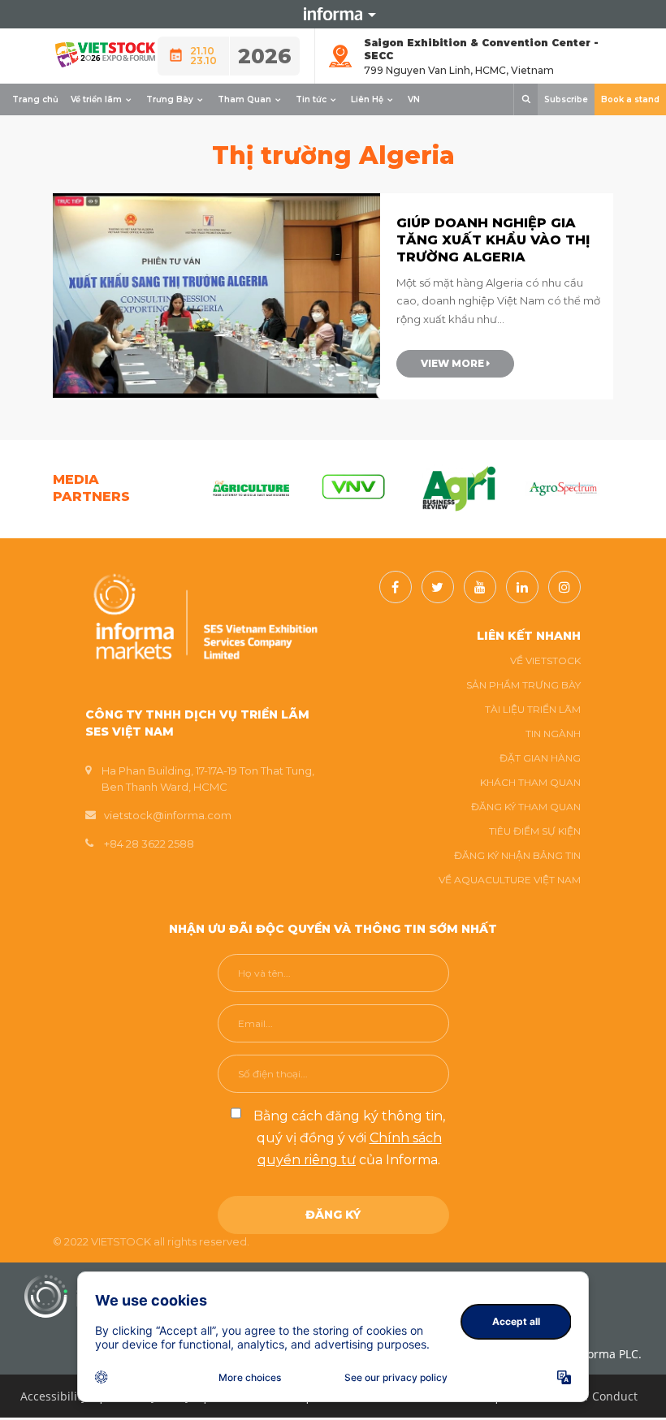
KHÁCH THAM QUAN (530, 782)
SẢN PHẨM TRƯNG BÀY (523, 685)
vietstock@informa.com (167, 815)
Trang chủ (35, 99)
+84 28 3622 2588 (149, 843)
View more (454, 363)
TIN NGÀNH (553, 733)
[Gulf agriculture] (251, 488)
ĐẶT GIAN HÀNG (540, 758)
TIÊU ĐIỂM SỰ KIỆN (535, 831)
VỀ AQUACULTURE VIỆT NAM (510, 880)
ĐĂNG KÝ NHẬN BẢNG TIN (517, 855)
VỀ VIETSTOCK (545, 660)
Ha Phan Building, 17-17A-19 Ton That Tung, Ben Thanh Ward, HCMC (208, 778)
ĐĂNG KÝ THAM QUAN (526, 807)
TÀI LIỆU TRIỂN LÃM (533, 709)
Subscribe (566, 99)
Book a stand (630, 99)
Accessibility (53, 1396)
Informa (333, 13)
